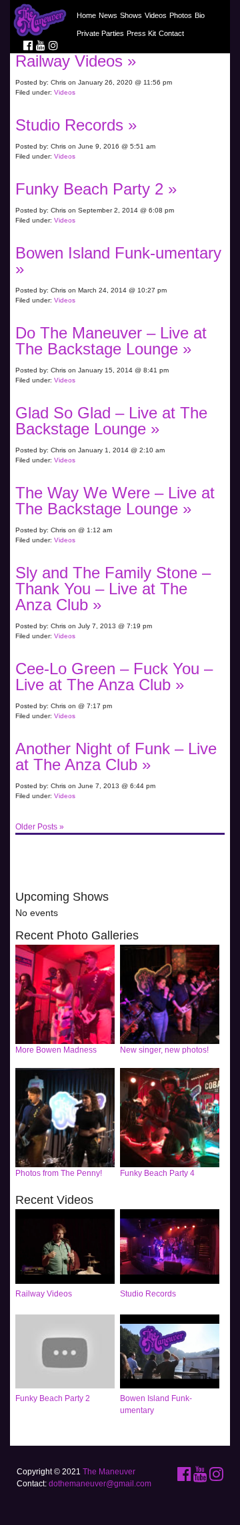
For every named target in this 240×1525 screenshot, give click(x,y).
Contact (171, 33)
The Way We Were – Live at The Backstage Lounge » (115, 501)
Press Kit (141, 33)
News (108, 15)
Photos (180, 15)
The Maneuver (109, 1471)
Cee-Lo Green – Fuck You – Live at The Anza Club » (114, 677)
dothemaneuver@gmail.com (100, 1483)
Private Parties (100, 33)
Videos (156, 15)
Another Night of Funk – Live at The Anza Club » (116, 756)
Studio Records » (76, 125)
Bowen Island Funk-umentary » (118, 261)
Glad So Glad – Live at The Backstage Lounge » (111, 421)
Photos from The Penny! (58, 1173)
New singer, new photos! (164, 1050)
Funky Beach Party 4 (157, 1173)
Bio (200, 15)
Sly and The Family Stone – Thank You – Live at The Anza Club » (113, 589)
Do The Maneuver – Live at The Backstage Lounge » (111, 341)
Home (86, 15)
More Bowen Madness (56, 1050)
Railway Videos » (75, 61)
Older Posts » (39, 826)
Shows (131, 15)
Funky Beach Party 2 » (96, 189)
